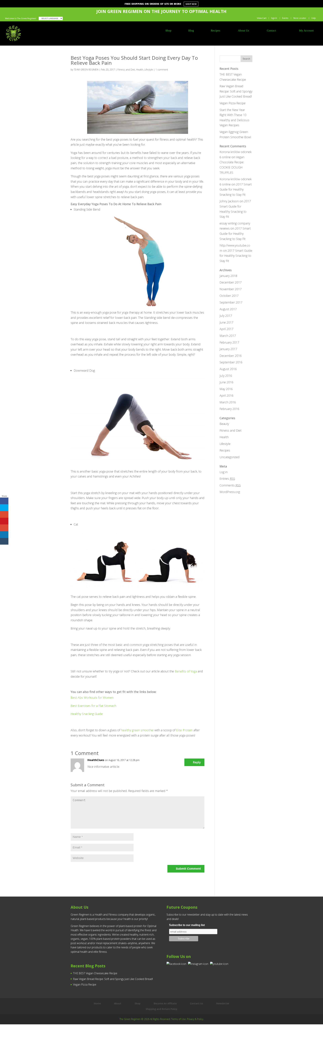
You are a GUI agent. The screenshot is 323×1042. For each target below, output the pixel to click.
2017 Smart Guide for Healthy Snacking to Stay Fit (236, 189)
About (117, 1003)
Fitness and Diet (126, 69)
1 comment (161, 69)
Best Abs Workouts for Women (92, 697)
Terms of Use (178, 1019)
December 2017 (231, 282)
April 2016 (226, 395)
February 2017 (229, 342)
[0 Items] (260, 18)
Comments (230, 485)
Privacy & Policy (195, 1019)
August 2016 (228, 369)
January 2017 (228, 349)
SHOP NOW (191, 4)
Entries (227, 479)
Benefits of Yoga (186, 671)
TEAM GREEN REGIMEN (86, 69)
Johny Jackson (229, 201)
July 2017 (226, 316)
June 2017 (226, 322)
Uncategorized (230, 457)
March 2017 (228, 336)
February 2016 (229, 409)
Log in (224, 472)
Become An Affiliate (165, 1003)
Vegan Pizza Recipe (232, 103)
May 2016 (226, 389)
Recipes (225, 450)
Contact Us (196, 1003)
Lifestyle (148, 69)
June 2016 (226, 382)
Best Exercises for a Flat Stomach (93, 706)
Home (97, 1003)
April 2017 (226, 329)
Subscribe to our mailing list (187, 925)
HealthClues (95, 760)
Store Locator (299, 18)
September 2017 (231, 302)
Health (139, 69)
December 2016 (231, 356)
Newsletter (222, 1003)
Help (313, 18)
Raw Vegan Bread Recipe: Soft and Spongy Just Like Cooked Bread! (236, 91)
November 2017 (231, 289)
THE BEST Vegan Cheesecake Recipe (95, 973)
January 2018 (228, 276)
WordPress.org (230, 492)
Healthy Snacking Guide (87, 714)
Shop (137, 1003)
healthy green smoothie (137, 730)
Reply (197, 762)
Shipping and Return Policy (161, 1009)
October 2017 (229, 296)
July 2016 (226, 376)
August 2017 (228, 309)
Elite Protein (184, 730)
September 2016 (231, 362)
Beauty (224, 424)
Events (285, 18)
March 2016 (228, 402)
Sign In (274, 18)
